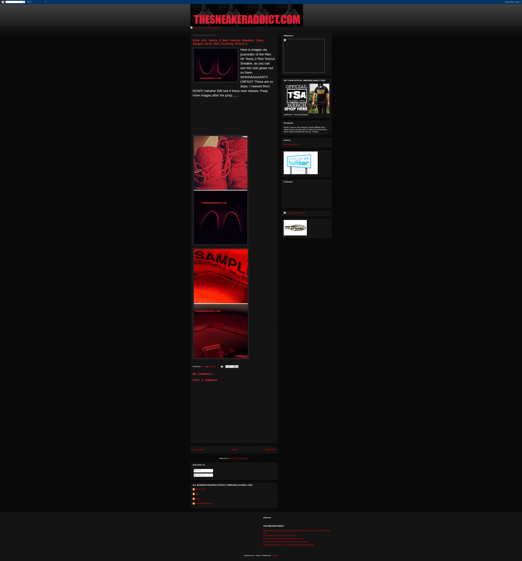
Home (234, 450)
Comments (200, 475)
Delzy (197, 499)
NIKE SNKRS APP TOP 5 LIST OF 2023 (279, 536)
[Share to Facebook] (234, 366)
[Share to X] (232, 366)
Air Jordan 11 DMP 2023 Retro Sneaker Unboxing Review (285, 542)
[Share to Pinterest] (237, 366)
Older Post (270, 450)
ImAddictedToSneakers (204, 503)
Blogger (274, 555)
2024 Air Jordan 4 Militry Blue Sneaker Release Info (283, 539)
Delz (197, 494)
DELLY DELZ (200, 489)
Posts (198, 471)
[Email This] (226, 366)
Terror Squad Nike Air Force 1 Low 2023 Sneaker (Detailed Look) (288, 545)
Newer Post (198, 450)
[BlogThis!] (229, 366)
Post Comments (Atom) (239, 458)
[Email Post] (222, 366)
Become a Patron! (291, 144)
